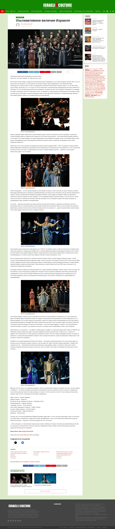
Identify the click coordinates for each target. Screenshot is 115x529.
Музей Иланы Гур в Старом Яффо (83, 11)
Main (87, 70)
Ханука (103, 89)
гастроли (98, 92)
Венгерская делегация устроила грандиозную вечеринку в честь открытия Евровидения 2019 (64, 453)
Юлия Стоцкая (99, 91)
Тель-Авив (95, 88)
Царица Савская (35, 461)
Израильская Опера (23, 11)
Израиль (98, 74)
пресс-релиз (91, 95)
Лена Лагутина (102, 78)
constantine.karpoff (27, 24)
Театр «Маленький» (36, 11)
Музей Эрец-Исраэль (99, 84)
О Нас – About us (10, 11)
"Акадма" (87, 68)
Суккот (91, 88)
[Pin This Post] (45, 71)
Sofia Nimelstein (24, 435)
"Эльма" (101, 68)
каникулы (88, 94)
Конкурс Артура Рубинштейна (91, 78)
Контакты (104, 527)
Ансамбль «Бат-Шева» (50, 11)
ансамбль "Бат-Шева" (89, 92)
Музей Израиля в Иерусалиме (91, 81)
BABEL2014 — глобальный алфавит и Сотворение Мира (82, 527)
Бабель (95, 70)
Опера (86, 85)
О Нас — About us (63, 527)
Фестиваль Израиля (97, 89)
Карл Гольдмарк (24, 461)
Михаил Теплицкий (100, 80)
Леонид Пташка (89, 80)
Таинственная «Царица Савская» (41, 451)
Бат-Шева (101, 70)
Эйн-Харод (87, 91)
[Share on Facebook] (22, 71)
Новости (97, 11)
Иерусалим (92, 73)
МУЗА (94, 80)
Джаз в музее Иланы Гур (91, 72)
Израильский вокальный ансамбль (96, 77)
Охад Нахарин (91, 85)
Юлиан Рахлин (92, 91)
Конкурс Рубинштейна (65, 11)
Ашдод (91, 70)
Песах (95, 85)
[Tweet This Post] (33, 71)
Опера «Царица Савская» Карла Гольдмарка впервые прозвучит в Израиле (18, 453)
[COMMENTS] (67, 71)
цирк (93, 96)
